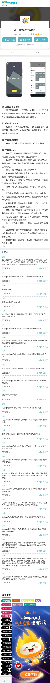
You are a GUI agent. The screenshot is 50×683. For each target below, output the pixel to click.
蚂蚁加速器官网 (9, 647)
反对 (44, 268)
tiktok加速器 (30, 605)
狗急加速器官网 (9, 608)
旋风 (38, 601)
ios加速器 (6, 666)
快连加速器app (9, 674)
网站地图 (6, 601)
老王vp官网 (7, 662)
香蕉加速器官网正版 (11, 643)
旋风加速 (6, 605)
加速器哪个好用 (9, 635)
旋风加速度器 (27, 601)
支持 (38, 268)
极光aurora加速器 (10, 658)
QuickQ (16, 601)
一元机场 (6, 620)
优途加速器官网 (9, 612)
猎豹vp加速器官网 (10, 624)
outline (5, 628)
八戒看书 (6, 616)
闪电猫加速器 (8, 631)
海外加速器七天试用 (11, 655)
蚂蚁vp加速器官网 (10, 651)
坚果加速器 (17, 605)
